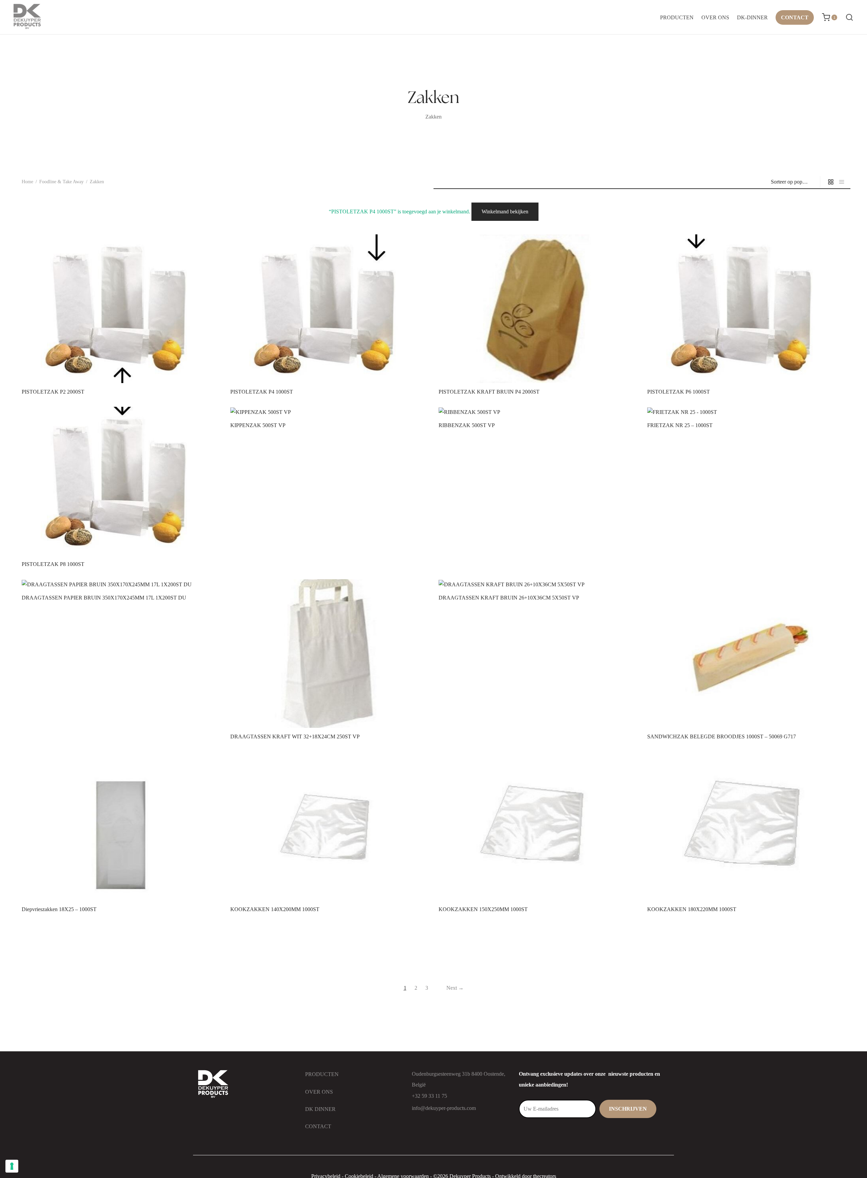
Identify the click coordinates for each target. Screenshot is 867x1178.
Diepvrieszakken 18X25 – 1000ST (59, 909)
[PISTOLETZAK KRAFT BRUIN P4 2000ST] (538, 308)
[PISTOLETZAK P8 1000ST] (121, 481)
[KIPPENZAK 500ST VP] (329, 412)
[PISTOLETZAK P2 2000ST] (121, 308)
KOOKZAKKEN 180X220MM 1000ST (691, 909)
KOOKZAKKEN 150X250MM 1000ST (483, 909)
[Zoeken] (849, 17)
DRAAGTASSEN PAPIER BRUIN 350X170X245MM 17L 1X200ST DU (104, 598)
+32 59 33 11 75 (429, 1096)
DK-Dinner (752, 17)
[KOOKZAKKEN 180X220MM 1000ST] (746, 826)
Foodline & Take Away (61, 181)
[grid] (830, 182)
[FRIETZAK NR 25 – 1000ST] (746, 412)
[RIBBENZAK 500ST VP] (538, 412)
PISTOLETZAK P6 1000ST (678, 392)
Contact (794, 17)
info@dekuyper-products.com (444, 1108)
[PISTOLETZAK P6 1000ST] (746, 308)
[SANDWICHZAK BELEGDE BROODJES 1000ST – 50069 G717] (746, 653)
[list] (841, 182)
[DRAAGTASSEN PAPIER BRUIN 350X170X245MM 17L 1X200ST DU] (121, 584)
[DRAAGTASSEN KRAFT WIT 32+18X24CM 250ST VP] (329, 653)
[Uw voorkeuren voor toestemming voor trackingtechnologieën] (11, 1166)
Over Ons (715, 17)
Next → (455, 988)
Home (27, 181)
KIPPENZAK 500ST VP (258, 425)
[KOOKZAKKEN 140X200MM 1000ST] (329, 826)
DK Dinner (320, 1109)
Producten (677, 17)
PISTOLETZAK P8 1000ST (53, 564)
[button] (109, 367)
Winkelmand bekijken (505, 211)
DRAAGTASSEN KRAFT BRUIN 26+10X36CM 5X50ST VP (509, 598)
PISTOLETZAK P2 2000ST (53, 392)
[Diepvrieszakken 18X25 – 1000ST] (121, 826)
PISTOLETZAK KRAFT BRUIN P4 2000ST (489, 392)
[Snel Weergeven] (132, 367)
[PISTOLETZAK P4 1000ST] (329, 308)
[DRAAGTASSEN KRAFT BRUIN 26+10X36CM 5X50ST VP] (538, 584)
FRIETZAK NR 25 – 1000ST (680, 425)
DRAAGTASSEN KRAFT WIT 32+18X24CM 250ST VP (295, 736)
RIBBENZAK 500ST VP (467, 425)
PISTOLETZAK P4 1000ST (261, 392)
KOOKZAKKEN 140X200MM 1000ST (274, 909)
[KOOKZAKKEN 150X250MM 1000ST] (538, 826)
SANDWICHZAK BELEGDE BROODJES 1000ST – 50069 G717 (721, 736)
